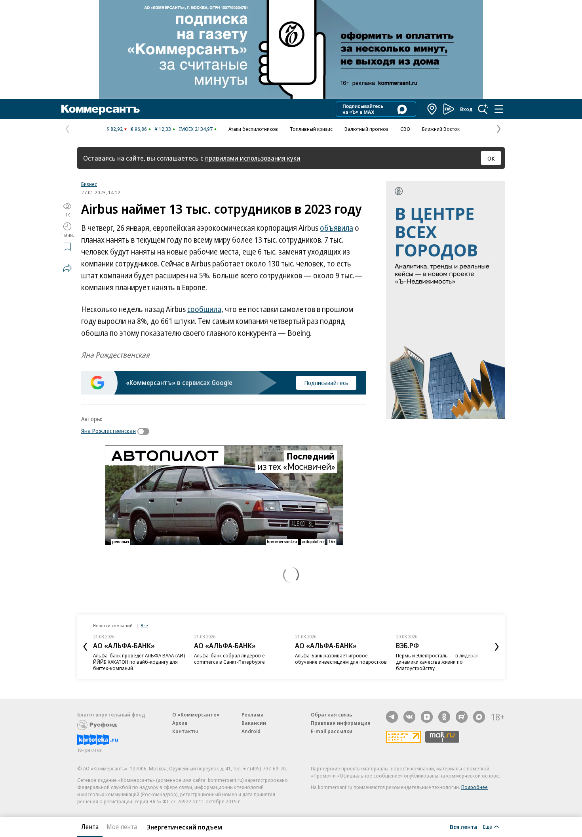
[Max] (479, 717)
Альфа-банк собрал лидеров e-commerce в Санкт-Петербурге (230, 658)
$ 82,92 (115, 128)
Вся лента (463, 827)
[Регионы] (432, 109)
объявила (336, 228)
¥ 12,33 (163, 128)
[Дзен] (427, 717)
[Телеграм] (392, 717)
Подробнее (474, 787)
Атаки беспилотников (253, 128)
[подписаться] (145, 431)
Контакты (185, 731)
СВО (405, 128)
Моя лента (122, 826)
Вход (466, 109)
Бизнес (89, 184)
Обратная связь (331, 714)
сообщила (204, 309)
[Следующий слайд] (497, 647)
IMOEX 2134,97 (196, 128)
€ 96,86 (139, 128)
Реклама (253, 714)
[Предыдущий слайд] (85, 647)
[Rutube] (462, 717)
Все (144, 625)
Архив (179, 722)
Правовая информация (341, 722)
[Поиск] (483, 109)
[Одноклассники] (444, 717)
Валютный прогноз (366, 128)
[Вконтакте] (409, 717)
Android (251, 731)
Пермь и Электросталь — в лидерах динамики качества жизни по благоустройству (437, 662)
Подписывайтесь (326, 383)
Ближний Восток (441, 128)
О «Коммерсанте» (196, 714)
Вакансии (254, 722)
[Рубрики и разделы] (499, 109)
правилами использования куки (253, 158)
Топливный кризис (311, 128)
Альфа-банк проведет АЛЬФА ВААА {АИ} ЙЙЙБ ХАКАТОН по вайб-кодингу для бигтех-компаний (139, 662)
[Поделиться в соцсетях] (67, 268)
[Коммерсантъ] (100, 109)
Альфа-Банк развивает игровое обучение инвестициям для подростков (341, 658)
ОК (491, 158)
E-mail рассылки (331, 731)
